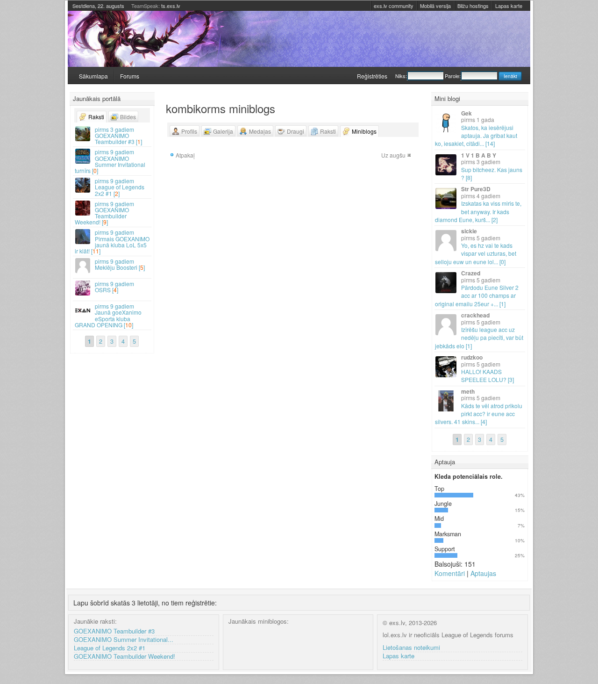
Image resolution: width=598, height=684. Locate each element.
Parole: (453, 75)
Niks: (401, 75)
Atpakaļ (185, 155)
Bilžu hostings (473, 5)
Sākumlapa (93, 76)
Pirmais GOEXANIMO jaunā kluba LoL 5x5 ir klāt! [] (112, 241)
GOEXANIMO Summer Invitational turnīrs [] (110, 161)
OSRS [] (114, 287)
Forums (129, 76)
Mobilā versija (435, 5)
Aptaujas (483, 573)
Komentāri (449, 573)
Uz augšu (393, 155)
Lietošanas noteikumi (411, 648)
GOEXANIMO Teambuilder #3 (114, 631)
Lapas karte (508, 5)
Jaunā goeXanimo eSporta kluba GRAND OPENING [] (108, 315)
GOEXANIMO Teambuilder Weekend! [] (104, 213)
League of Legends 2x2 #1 (109, 648)
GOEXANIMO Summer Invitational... (123, 640)
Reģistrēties (372, 76)
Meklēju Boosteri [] (120, 264)
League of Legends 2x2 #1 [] (119, 187)
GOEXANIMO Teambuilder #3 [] (118, 135)
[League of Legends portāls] (299, 39)
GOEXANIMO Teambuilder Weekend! (124, 657)
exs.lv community (393, 5)
